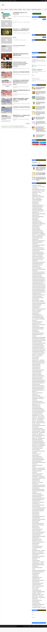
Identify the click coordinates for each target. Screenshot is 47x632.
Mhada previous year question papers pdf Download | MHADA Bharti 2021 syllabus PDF (40, 118)
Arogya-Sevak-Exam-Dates (35, 215)
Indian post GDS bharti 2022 (35, 331)
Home (2, 0)
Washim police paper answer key (36, 584)
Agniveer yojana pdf (41, 196)
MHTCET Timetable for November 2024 (37, 401)
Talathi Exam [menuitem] (6, 9)
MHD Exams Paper (41, 398)
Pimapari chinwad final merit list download (37, 458)
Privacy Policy (14, 0)
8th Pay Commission (35, 192)
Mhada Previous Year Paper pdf (36, 395)
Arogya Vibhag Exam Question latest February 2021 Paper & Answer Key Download (40, 136)
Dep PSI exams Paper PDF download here (37, 259)
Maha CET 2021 (34, 354)
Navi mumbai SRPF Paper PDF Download (37, 448)
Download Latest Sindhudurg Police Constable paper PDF (38, 289)
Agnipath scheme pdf (35, 196)
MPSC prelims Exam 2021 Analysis (40, 422)
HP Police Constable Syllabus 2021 (36, 314)
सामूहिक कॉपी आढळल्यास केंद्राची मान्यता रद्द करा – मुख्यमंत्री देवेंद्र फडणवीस (21, 54)
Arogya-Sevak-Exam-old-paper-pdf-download (37, 216)
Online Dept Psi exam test (35, 455)
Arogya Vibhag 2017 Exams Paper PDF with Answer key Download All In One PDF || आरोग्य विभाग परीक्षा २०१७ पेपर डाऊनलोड (41, 178)
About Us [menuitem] (24, 9)
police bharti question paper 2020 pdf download (38, 489)
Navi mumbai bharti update (41, 445)
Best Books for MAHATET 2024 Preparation (37, 232)
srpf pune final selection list (35, 543)
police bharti (33, 466)
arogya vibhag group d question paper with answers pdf (37, 211)
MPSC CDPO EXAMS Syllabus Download (37, 408)
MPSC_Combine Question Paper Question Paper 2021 (38, 435)
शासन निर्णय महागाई (43, 607)
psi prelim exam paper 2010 (35, 513)
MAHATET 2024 (34, 391)
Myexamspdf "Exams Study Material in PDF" (11, 626)
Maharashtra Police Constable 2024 (36, 374)
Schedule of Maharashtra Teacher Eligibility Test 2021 (38, 532)
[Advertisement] (39, 27)
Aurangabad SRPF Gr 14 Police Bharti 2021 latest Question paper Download (38, 223)
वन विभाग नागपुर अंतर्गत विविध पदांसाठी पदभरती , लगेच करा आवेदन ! (21, 91)
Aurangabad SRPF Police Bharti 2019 (37, 225)
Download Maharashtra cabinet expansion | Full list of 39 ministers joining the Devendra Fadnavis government (20, 64)
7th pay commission (35, 188)
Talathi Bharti (43, 550)
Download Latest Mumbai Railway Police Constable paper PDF (37, 283)
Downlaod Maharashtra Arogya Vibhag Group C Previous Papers (38, 272)
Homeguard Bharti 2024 (35, 313)
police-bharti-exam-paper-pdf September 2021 (38, 499)
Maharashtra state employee (36, 384)
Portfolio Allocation (41, 502)
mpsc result (42, 431)
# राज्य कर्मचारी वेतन (34, 185)
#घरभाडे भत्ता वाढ (39, 185)
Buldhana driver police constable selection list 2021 (38, 240)
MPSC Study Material (42, 432)
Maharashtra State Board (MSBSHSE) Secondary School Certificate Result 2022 (38, 381)
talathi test (42, 563)
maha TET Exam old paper (35, 357)
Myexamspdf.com (16, 15)
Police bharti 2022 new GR (41, 469)
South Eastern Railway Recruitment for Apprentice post (38, 536)
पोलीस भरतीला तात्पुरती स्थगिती (35, 601)
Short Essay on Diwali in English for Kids (37, 533)
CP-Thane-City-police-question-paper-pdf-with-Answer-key (38, 253)
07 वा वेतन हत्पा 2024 (34, 186)
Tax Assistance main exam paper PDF (37, 567)
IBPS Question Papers (42, 324)
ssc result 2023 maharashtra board (36, 547)
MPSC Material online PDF (40, 421)
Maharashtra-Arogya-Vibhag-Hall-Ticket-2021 (38, 388)
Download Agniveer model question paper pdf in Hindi (38, 273)
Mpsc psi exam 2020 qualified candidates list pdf (38, 425)
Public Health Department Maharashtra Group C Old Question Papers (38, 516)
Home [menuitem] (2, 9)
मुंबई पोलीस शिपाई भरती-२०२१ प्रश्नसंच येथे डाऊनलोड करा (38, 604)
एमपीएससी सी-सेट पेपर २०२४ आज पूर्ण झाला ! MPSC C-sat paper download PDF (21, 116)
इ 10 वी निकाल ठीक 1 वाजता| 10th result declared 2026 (20, 13)
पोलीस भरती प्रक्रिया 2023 (42, 597)
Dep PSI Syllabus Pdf (34, 260)
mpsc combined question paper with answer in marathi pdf (38, 411)
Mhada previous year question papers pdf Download (37, 397)
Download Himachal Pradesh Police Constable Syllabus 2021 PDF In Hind (38, 277)
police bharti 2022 (34, 469)
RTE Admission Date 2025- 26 (36, 527)
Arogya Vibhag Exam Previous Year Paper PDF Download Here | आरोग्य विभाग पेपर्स (40, 103)
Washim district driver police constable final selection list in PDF (37, 580)
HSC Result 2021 (34, 320)
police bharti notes (34, 482)
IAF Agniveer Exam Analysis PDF (36, 323)
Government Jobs (39, 310)
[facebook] (35, 142)
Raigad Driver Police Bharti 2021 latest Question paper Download (38, 519)
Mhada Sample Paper (35, 398)
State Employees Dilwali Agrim (36, 550)
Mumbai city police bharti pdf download (37, 439)
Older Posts (27, 123)
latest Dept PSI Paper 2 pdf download (37, 341)
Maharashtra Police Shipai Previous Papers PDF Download (38, 380)
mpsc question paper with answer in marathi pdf (38, 429)
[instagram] (44, 1)
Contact (7, 0)
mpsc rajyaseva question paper (36, 431)
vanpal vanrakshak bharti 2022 (36, 573)
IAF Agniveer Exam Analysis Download (37, 321)
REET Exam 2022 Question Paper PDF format (38, 523)
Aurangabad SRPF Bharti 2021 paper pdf (37, 222)
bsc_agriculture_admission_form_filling (37, 236)
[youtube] (45, 1)
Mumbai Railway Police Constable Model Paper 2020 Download (38, 444)
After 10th (40, 192)
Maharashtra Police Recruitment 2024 (37, 378)
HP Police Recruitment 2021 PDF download (37, 317)
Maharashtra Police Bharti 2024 (36, 368)
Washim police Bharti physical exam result (37, 583)
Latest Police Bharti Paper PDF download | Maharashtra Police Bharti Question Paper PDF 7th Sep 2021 (41, 123)
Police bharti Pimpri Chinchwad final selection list (38, 485)
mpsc (39, 404)
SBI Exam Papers (38, 530)
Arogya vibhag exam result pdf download (37, 209)
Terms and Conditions (43, 626)
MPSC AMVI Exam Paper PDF (36, 405)
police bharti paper (40, 482)
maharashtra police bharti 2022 (36, 367)
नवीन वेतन (43, 594)
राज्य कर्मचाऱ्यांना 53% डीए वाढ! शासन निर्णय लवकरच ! (21, 107)
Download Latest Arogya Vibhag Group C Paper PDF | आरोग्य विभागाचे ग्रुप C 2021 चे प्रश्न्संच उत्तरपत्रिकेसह (40, 173)
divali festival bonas (34, 270)
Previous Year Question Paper (36, 506)
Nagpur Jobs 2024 (34, 445)
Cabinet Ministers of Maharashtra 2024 (37, 242)
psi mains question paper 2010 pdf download (38, 509)
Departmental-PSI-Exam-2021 (36, 266)
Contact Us (29, 626)
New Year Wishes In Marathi (35, 449)
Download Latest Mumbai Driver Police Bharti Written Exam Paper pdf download (38, 282)
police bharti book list (35, 476)
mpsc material (34, 421)
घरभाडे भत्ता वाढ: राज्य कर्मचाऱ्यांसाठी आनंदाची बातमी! (21, 72)
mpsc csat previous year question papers (37, 412)
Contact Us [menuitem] (28, 9)
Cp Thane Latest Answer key (36, 250)
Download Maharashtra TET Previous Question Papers (38, 294)
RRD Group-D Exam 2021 (35, 526)
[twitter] (42, 1)
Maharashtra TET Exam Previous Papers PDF (38, 385)
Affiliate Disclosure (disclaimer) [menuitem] (36, 9)
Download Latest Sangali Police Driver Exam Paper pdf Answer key (38, 287)
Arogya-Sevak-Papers (35, 219)
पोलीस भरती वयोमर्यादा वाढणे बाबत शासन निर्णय (37, 600)
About (4, 0)
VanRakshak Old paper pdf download (37, 577)
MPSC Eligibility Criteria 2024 (36, 415)
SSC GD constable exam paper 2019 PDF (37, 546)
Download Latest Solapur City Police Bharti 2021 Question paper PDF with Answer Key (38, 290)
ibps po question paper (35, 324)
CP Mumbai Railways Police (35, 246)
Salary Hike (33, 530)
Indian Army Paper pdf (35, 330)
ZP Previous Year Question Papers (36, 590)
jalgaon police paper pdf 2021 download (37, 334)
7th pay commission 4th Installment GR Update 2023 (38, 189)
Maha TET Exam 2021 (40, 354)
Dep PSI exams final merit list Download (37, 256)
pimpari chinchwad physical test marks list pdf (38, 459)
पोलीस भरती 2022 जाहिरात (35, 597)
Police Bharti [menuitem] (11, 9)
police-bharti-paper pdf (35, 502)
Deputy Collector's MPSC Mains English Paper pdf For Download (38, 269)
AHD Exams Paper (38, 198)
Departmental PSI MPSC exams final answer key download (38, 262)
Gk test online (34, 310)
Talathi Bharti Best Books (35, 554)
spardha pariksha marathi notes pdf (36, 539)
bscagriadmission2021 (35, 239)
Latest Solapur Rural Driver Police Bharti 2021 (38, 347)
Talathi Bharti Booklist (35, 556)
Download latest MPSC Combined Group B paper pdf (38, 280)
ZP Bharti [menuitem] (15, 9)
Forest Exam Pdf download (35, 307)
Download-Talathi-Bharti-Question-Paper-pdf (37, 297)
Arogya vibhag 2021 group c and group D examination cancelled (37, 205)
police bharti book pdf (41, 476)
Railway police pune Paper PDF (36, 520)
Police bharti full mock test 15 (36, 479)
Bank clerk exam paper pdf (35, 226)
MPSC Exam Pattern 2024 (41, 418)
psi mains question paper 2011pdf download (38, 510)
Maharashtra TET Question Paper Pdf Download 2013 (38, 387)
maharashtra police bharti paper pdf (36, 371)
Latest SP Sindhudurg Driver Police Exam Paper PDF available (38, 348)
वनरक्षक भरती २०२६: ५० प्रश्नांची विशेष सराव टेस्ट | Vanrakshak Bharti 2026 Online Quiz (21, 30)
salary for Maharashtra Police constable (37, 529)
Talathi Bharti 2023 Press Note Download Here (38, 553)
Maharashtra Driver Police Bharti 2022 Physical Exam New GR (38, 363)
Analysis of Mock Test (35, 202)
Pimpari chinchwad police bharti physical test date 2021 (38, 462)
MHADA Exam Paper (34, 394)
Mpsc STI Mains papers (35, 432)
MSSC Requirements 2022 (41, 438)
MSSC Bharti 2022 (34, 438)
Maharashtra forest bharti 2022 (36, 364)
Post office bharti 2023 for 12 (36, 503)
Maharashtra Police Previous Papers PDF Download (37, 377)
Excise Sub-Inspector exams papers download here (38, 303)
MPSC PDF (33, 422)
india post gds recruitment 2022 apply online (38, 327)
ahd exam (33, 198)
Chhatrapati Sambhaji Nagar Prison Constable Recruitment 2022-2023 (38, 245)
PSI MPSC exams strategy (35, 512)
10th (38, 186)
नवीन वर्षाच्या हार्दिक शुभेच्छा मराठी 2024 (36, 594)
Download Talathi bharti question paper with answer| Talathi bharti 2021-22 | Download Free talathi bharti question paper (40, 108)
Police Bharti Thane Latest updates (36, 493)
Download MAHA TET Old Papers (36, 293)
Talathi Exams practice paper (36, 560)
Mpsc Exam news (34, 418)
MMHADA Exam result (35, 404)
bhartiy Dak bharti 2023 (35, 233)
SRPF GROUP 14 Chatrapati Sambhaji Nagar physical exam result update (37, 542)
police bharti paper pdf (35, 483)
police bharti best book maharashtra (36, 475)
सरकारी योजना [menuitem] (20, 9)
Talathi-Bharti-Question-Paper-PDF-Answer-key (38, 564)
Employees (41, 300)
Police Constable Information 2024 (36, 496)
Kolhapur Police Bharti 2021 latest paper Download (38, 337)
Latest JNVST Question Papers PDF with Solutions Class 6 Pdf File (38, 343)
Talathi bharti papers (41, 556)
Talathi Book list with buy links (36, 557)
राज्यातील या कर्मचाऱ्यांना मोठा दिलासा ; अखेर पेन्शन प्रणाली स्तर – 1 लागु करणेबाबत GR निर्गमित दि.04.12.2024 (21, 100)
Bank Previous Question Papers (36, 229)
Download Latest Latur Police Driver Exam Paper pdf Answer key (38, 279)
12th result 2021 (42, 186)
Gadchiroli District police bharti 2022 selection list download (38, 309)
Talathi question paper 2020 (35, 563)
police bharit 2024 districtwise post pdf (37, 465)
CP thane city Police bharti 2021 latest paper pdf (38, 249)
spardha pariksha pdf (35, 540)
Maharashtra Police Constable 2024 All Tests (38, 375)
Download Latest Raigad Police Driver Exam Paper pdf (38, 286)
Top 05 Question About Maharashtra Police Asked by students (38, 570)
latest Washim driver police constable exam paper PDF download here (38, 350)
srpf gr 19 (40, 540)
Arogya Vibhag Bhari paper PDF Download (37, 206)
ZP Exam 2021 (37, 587)
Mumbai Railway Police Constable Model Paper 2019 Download (38, 442)
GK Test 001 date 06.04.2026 (19, 45)
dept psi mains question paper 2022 (36, 267)
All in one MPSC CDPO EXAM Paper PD (37, 199)
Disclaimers (10, 0)
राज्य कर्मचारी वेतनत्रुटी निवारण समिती (36, 607)
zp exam (33, 587)
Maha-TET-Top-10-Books (35, 358)
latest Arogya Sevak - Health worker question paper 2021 (38, 340)
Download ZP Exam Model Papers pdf (37, 296)
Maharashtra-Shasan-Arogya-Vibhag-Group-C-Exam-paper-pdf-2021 (38, 390)
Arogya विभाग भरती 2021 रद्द (35, 212)
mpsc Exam (42, 415)
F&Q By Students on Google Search (36, 304)
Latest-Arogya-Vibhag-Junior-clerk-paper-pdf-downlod (37, 351)
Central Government (34, 243)
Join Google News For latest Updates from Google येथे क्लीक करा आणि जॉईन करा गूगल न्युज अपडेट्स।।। (14, 127)
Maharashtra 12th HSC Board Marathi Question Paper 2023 (38, 361)
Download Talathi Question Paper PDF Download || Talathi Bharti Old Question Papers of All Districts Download (41, 93)
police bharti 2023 (34, 472)
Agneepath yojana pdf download (36, 195)
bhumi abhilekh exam (42, 233)
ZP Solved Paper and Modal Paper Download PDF (38, 591)
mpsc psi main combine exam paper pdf (37, 428)
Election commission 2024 (35, 300)
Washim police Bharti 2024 (35, 581)
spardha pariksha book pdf (35, 537)
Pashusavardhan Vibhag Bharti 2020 (37, 456)
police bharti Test (34, 492)
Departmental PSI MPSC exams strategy (37, 263)
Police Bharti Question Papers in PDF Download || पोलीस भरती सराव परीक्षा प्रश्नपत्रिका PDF (40, 88)
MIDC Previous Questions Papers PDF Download (38, 402)
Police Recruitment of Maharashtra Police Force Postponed (38, 498)
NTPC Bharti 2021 (34, 452)
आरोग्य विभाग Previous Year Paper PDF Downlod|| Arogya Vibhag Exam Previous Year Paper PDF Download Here (40, 113)
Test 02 (14, 37)
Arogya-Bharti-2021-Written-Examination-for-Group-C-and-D (38, 213)
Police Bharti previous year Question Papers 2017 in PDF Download (38, 486)
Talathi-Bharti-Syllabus (35, 566)
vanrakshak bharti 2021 (35, 574)
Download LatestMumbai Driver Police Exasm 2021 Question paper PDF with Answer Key (38, 292)
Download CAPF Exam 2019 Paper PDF (37, 276)
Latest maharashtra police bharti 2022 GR (37, 344)
